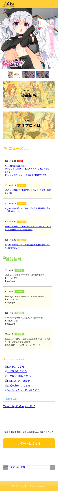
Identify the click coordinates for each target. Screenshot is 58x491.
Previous (5, 467)
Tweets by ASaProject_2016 (19, 406)
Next (52, 467)
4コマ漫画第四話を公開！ (15, 165)
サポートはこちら (29, 443)
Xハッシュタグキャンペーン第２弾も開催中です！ (25, 175)
